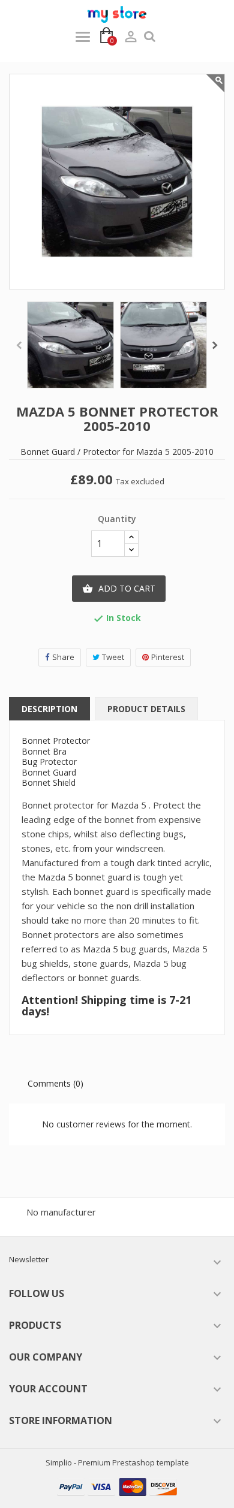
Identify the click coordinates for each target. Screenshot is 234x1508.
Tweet (113, 657)
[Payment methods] (117, 1485)
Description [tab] (49, 708)
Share (63, 657)
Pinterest (167, 657)
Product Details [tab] (146, 708)
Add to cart (118, 588)
